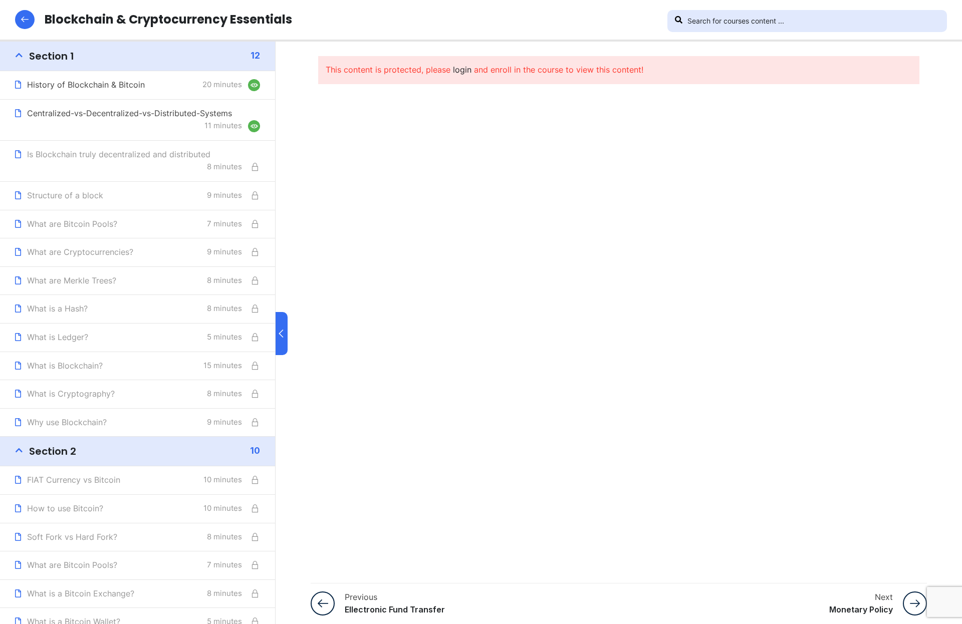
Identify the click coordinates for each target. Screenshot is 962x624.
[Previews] (254, 85)
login (462, 70)
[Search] (678, 21)
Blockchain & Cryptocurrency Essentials (168, 19)
